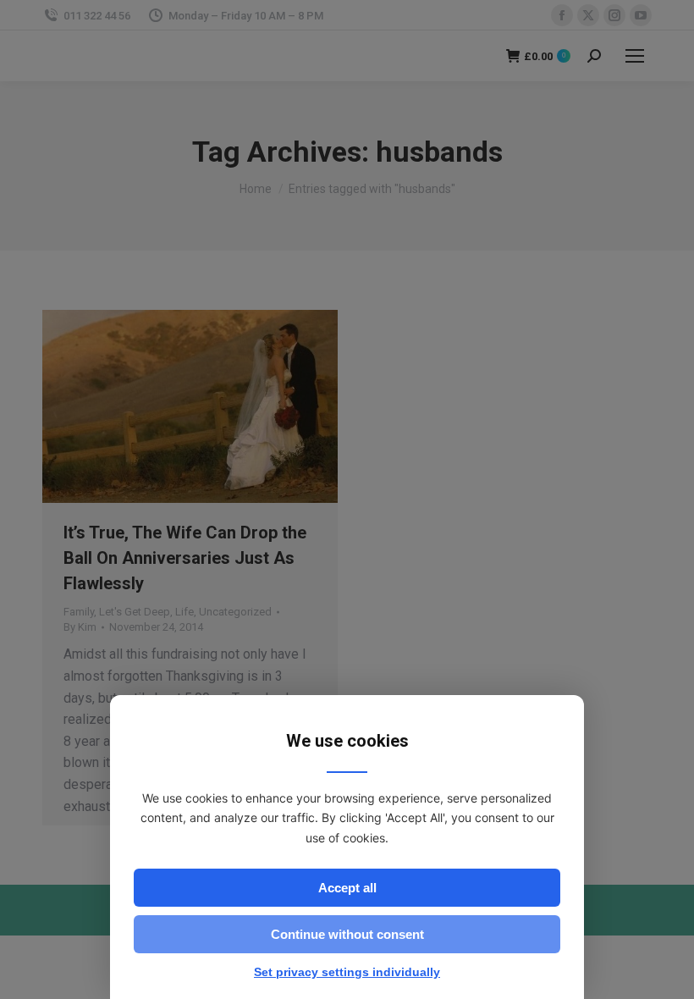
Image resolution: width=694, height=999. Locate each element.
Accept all (347, 887)
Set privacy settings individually (347, 972)
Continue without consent (347, 934)
